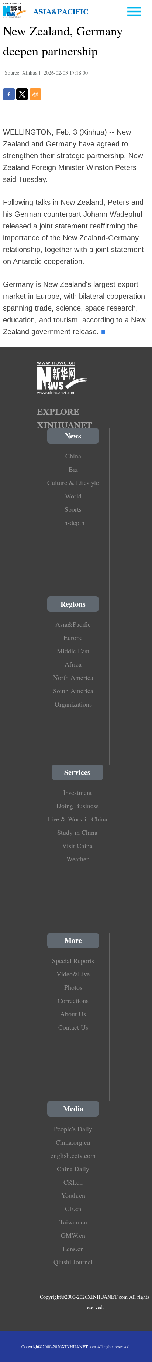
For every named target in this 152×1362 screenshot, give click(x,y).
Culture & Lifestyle (73, 482)
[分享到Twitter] (22, 94)
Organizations (73, 703)
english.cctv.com (73, 1155)
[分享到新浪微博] (35, 94)
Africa (73, 664)
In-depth (73, 522)
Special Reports (73, 960)
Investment (77, 792)
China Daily (73, 1168)
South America (73, 690)
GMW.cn (73, 1235)
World (73, 495)
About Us (73, 1013)
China (73, 455)
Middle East (73, 650)
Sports (73, 509)
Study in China (77, 832)
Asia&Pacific (73, 624)
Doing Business (77, 805)
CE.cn (73, 1208)
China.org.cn (73, 1142)
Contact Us (73, 1027)
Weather (77, 858)
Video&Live (73, 973)
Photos (73, 987)
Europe (73, 637)
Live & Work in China (77, 818)
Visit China (77, 845)
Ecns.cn (73, 1248)
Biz (73, 469)
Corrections (73, 1000)
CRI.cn (73, 1182)
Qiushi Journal (73, 1261)
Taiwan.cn (73, 1221)
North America (73, 677)
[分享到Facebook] (9, 94)
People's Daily (73, 1128)
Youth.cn (73, 1195)
